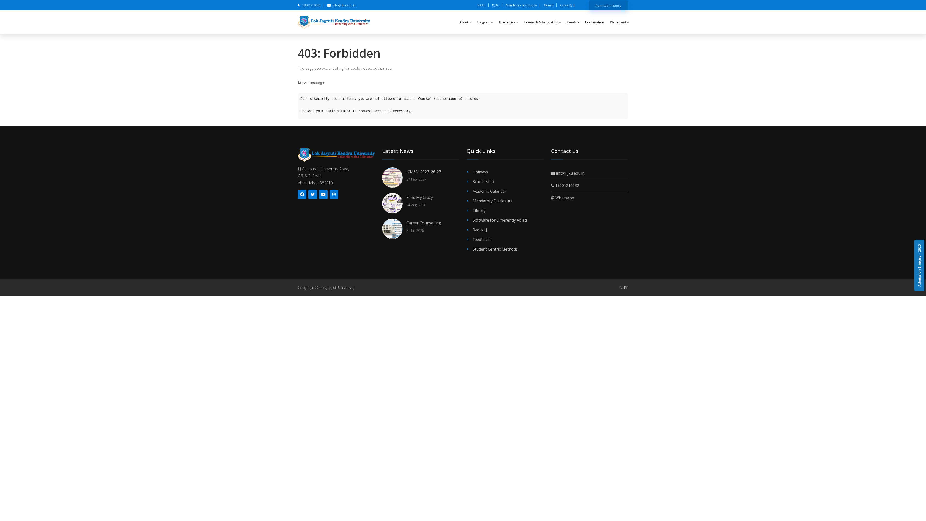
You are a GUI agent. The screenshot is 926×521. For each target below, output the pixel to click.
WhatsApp (564, 197)
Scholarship (483, 181)
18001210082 (311, 5)
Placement (618, 22)
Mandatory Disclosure (521, 5)
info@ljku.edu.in (344, 5)
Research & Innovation (541, 22)
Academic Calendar (489, 191)
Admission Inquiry (609, 5)
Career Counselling (423, 223)
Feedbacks (482, 239)
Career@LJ (567, 5)
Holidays (480, 172)
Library (479, 210)
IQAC (495, 5)
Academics (507, 22)
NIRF (624, 287)
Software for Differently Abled (500, 220)
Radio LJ (480, 230)
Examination (594, 22)
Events (572, 22)
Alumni (548, 5)
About (463, 22)
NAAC (481, 5)
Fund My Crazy (419, 197)
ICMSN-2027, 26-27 (423, 171)
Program (483, 22)
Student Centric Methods (495, 249)
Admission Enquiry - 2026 (919, 265)
